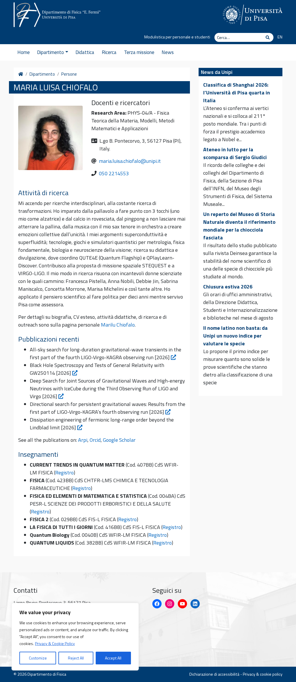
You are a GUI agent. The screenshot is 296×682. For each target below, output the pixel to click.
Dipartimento (50, 52)
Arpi (82, 440)
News (168, 52)
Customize (38, 658)
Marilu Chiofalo (118, 325)
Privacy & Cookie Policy (55, 643)
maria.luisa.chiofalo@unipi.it (130, 161)
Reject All (76, 658)
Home (23, 52)
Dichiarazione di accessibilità (214, 674)
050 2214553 (114, 173)
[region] (75, 636)
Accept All (113, 658)
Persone (69, 74)
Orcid (95, 440)
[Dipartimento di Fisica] (57, 14)
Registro (64, 472)
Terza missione (139, 52)
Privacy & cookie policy (262, 674)
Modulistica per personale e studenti (177, 37)
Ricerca (109, 52)
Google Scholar (119, 440)
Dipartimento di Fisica (46, 674)
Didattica (84, 52)
